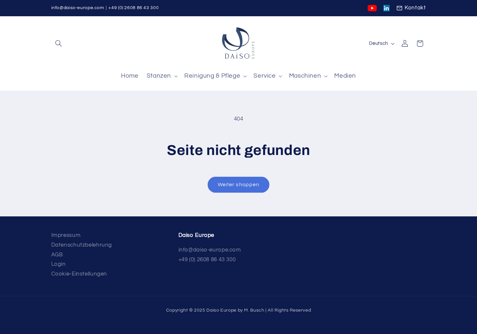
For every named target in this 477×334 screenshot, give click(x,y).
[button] (58, 43)
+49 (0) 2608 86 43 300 (133, 8)
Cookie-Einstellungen (79, 274)
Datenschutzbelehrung (81, 245)
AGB (57, 255)
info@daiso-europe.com (77, 8)
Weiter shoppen (238, 184)
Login (58, 264)
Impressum (66, 235)
